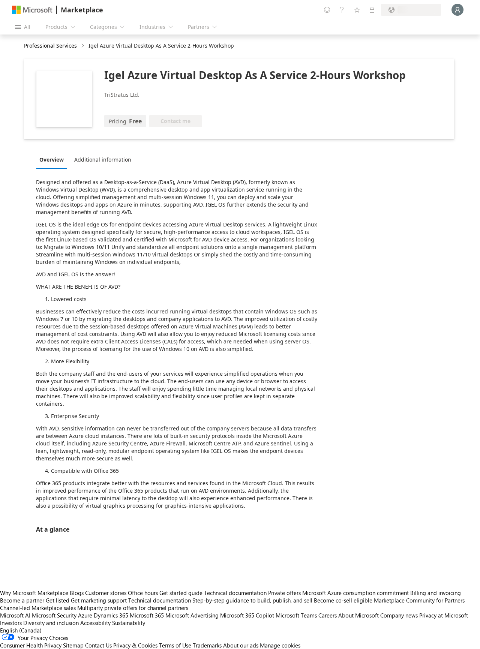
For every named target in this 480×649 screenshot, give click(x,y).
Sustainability (128, 623)
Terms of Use (175, 645)
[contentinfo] (83, 46)
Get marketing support (99, 600)
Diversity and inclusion (51, 623)
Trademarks (207, 645)
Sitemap (73, 645)
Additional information (102, 159)
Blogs (77, 593)
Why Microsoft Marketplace (34, 593)
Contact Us (98, 645)
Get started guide (180, 593)
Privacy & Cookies (135, 645)
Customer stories (105, 593)
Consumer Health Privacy (31, 645)
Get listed (57, 600)
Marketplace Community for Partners (419, 600)
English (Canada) (21, 630)
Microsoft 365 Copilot (247, 615)
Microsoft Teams (296, 615)
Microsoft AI (15, 615)
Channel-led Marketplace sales (38, 608)
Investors (11, 623)
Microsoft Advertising (192, 615)
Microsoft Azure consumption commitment (356, 593)
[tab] (53, 159)
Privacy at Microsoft (443, 615)
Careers (327, 615)
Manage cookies (280, 645)
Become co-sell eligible (343, 600)
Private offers (284, 593)
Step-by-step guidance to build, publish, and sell (252, 600)
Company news (399, 615)
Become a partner (22, 600)
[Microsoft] (32, 10)
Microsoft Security (54, 615)
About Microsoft (358, 615)
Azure (85, 615)
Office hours (143, 593)
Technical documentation (235, 593)
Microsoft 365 (147, 615)
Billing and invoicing (435, 593)
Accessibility (95, 623)
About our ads (240, 645)
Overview (51, 159)
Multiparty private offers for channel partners (132, 608)
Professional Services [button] (50, 45)
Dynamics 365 (111, 615)
